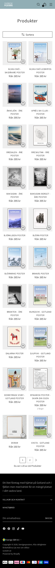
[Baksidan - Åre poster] (15, 178)
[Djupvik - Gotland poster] (40, 338)
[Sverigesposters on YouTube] (23, 529)
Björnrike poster (15, 273)
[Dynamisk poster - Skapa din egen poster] (40, 379)
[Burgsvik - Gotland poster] (40, 296)
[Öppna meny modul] (51, 4)
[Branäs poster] (40, 258)
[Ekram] (15, 427)
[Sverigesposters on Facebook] (4, 529)
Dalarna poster (14, 353)
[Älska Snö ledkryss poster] (40, 53)
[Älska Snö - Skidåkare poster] (15, 53)
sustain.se (7, 550)
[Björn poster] (40, 219)
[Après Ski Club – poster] (40, 95)
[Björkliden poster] (15, 219)
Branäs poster (40, 273)
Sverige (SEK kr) (12, 539)
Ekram (14, 442)
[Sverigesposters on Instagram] (14, 529)
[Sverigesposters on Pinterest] (9, 529)
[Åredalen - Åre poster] (15, 136)
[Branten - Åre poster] (15, 296)
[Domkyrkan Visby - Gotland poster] (15, 379)
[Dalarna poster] (15, 338)
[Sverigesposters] (8, 4)
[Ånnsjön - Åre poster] (15, 95)
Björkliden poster (14, 235)
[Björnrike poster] (15, 258)
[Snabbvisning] (23, 61)
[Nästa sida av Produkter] (36, 460)
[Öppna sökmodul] (38, 4)
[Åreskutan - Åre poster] (40, 136)
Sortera (30, 34)
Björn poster (40, 235)
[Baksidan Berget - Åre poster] (40, 178)
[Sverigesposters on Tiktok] (18, 529)
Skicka (48, 518)
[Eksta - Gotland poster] (40, 427)
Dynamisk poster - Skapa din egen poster (40, 398)
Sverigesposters (25, 544)
